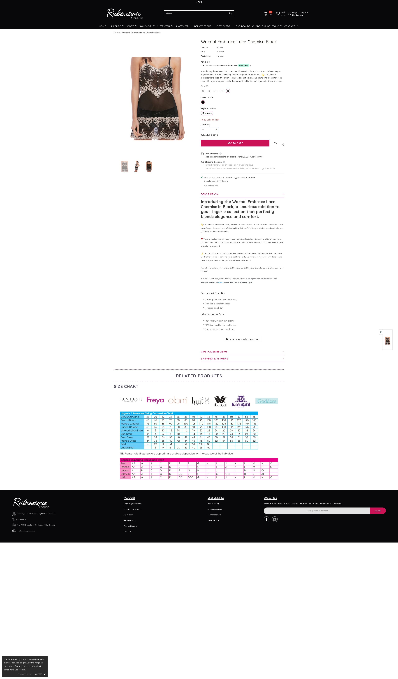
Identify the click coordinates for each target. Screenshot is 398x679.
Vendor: (204, 47)
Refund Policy (129, 520)
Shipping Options (215, 509)
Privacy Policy (213, 520)
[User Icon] (289, 13)
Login (295, 12)
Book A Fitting (213, 504)
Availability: (206, 56)
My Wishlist (128, 515)
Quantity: (205, 124)
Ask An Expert (252, 339)
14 (215, 91)
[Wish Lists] (276, 143)
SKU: (203, 52)
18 (228, 91)
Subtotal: (205, 135)
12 (209, 91)
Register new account (132, 509)
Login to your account (132, 504)
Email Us (127, 532)
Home (117, 32)
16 (222, 91)
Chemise (207, 113)
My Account (298, 15)
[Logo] (125, 13)
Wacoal (220, 48)
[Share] (282, 144)
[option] (155, 98)
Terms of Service (130, 526)
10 (203, 91)
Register (304, 12)
